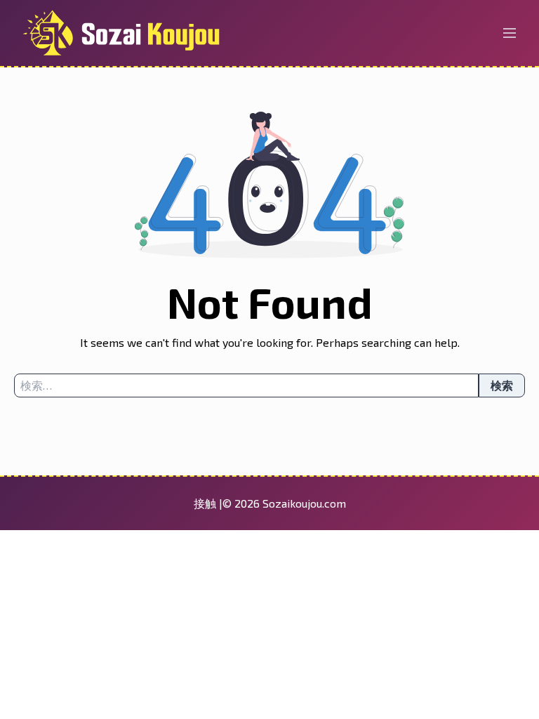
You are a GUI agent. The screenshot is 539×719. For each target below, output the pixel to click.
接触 (206, 503)
